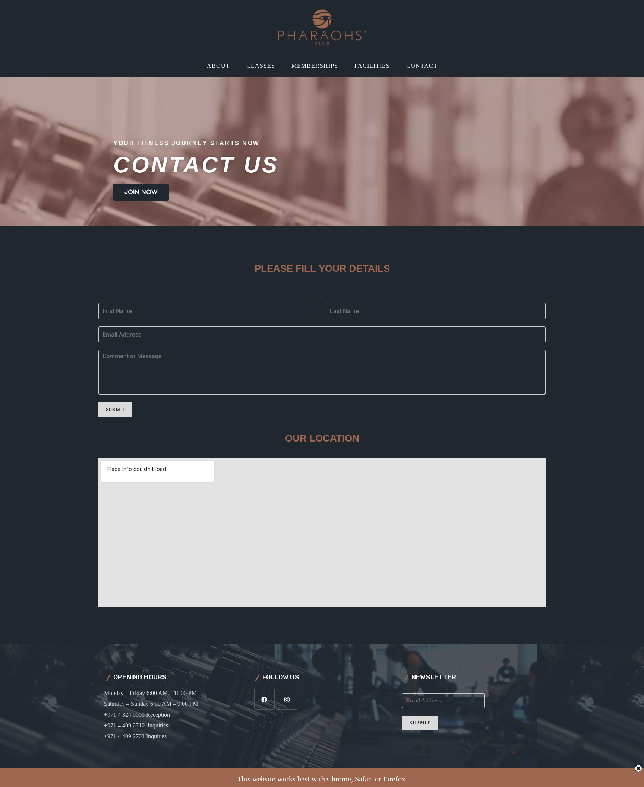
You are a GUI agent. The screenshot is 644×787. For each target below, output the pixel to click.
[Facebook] (264, 699)
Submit (115, 409)
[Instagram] (287, 699)
